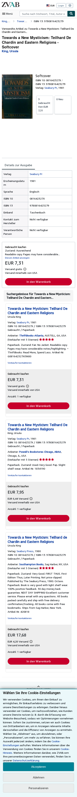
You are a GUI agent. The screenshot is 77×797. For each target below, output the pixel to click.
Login (61, 5)
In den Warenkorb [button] (39, 282)
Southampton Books (31, 564)
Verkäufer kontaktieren (20, 362)
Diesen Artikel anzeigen (17, 257)
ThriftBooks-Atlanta (31, 335)
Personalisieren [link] (38, 788)
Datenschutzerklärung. (26, 760)
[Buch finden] (71, 14)
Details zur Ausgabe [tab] (18, 165)
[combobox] (43, 14)
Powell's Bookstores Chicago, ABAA (40, 451)
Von (44, 105)
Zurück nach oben (39, 689)
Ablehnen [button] (38, 777)
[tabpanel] (37, 203)
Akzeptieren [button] (38, 766)
